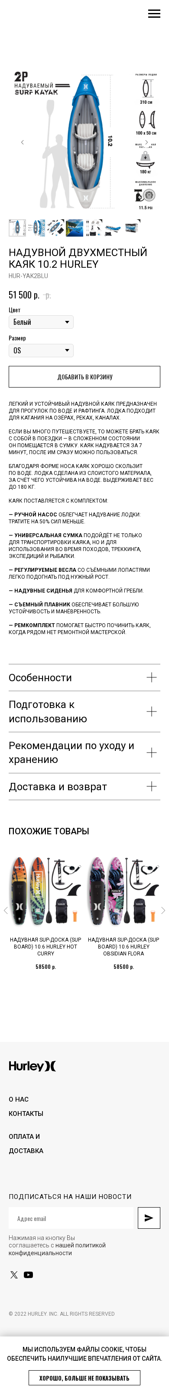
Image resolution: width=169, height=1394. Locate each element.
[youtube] (28, 1274)
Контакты (26, 1114)
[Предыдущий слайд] (22, 142)
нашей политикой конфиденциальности (57, 1249)
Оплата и (24, 1137)
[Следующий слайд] (146, 142)
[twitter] (14, 1274)
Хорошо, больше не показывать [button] (84, 1378)
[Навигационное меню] (154, 14)
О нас (19, 1099)
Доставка (26, 1151)
